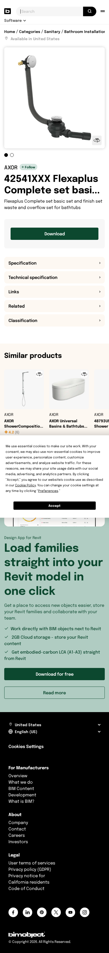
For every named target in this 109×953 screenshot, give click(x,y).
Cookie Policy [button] (25, 485)
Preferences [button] (48, 490)
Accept (54, 505)
